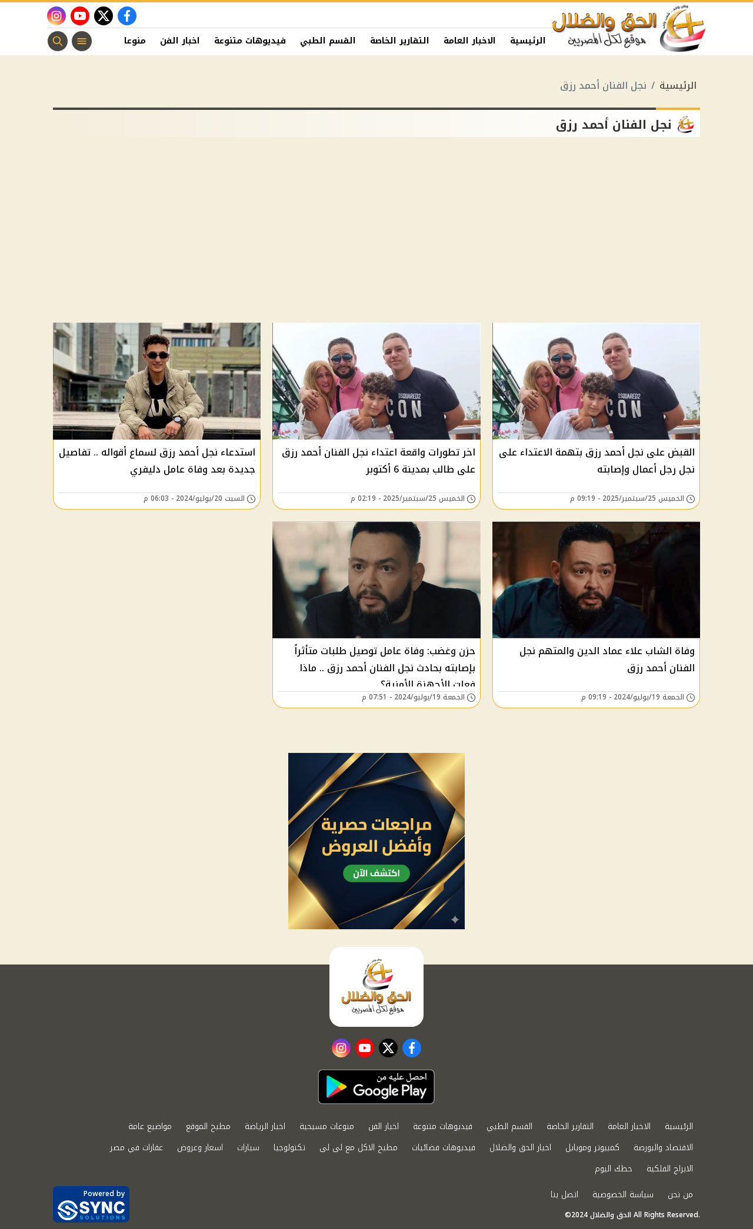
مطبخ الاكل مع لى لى (358, 1148)
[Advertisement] (376, 234)
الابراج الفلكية (670, 1169)
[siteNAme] (629, 28)
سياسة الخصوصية (623, 1195)
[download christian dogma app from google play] (376, 1086)
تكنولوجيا (289, 1148)
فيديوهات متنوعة (250, 41)
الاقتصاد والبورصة (663, 1148)
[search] (57, 41)
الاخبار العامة (470, 41)
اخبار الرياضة (265, 1126)
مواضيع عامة (150, 1126)
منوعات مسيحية (326, 1126)
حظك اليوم (613, 1169)
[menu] (81, 41)
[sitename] (376, 987)
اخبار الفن (180, 41)
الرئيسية (528, 41)
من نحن (680, 1195)
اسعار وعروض (200, 1148)
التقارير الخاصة (399, 41)
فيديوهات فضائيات (443, 1148)
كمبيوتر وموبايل (592, 1148)
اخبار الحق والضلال (520, 1148)
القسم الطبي (328, 41)
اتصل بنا (564, 1195)
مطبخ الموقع (208, 1126)
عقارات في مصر (136, 1148)
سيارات (248, 1148)
